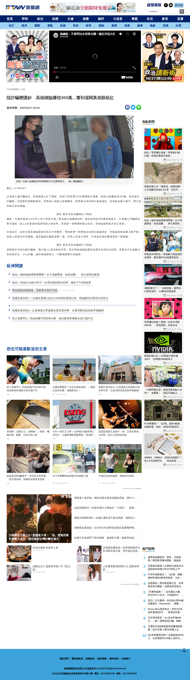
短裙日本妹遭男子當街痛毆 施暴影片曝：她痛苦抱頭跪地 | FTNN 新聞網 (105, 537)
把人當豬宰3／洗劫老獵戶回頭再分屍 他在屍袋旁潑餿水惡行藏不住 (27, 389)
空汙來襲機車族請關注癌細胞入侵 (70, 476)
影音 (165, 18)
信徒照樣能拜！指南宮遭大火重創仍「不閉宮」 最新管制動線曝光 (105, 507)
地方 (11, 25)
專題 (135, 18)
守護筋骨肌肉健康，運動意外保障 (116, 476)
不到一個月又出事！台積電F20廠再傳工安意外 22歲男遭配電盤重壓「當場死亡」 (73, 433)
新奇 (88, 25)
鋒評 (101, 18)
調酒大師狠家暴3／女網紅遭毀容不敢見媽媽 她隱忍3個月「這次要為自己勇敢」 (105, 518)
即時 (25, 18)
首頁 (10, 18)
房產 (127, 25)
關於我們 (64, 658)
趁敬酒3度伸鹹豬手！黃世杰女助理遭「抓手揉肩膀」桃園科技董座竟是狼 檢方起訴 (28, 478)
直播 (180, 18)
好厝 (178, 25)
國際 (37, 25)
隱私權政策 (77, 658)
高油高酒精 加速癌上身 (45, 547)
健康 (140, 25)
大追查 (117, 18)
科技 (76, 25)
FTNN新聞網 (12, 89)
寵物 (101, 25)
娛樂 (86, 18)
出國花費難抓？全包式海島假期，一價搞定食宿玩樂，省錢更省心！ (74, 389)
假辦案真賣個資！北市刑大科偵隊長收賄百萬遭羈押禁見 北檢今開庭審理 (106, 527)
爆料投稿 (113, 658)
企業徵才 (125, 658)
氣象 (153, 25)
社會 (71, 18)
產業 (114, 25)
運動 (50, 25)
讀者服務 (102, 658)
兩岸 (24, 25)
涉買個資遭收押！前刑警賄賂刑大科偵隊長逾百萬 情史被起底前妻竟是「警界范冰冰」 (121, 549)
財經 (55, 18)
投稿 (165, 25)
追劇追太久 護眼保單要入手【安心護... (52, 568)
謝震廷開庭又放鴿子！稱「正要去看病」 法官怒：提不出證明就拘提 (120, 433)
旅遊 (63, 25)
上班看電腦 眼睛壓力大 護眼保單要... (121, 568)
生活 (150, 18)
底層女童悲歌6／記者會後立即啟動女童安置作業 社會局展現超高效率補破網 (119, 389)
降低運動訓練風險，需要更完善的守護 (34, 290)
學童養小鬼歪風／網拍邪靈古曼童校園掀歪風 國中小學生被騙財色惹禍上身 (105, 498)
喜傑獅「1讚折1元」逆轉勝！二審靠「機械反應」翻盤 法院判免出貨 (28, 433)
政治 (40, 18)
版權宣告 (90, 658)
